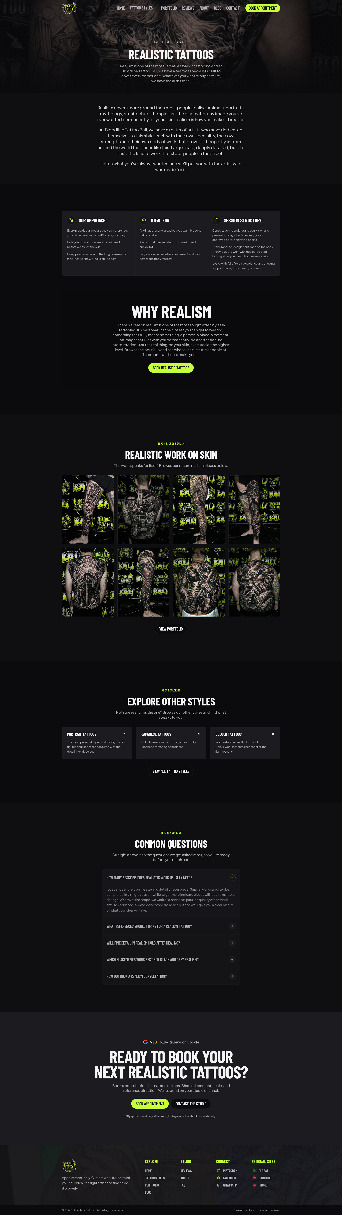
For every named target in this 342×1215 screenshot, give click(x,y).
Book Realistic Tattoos (171, 367)
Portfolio (169, 8)
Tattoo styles (163, 42)
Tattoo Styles (141, 8)
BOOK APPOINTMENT (262, 8)
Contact (233, 8)
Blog (217, 8)
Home (121, 8)
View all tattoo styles (171, 771)
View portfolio (171, 628)
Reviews (188, 8)
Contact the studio (190, 1103)
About (204, 8)
